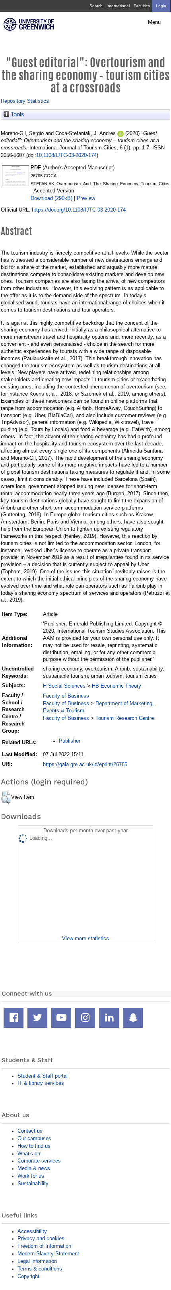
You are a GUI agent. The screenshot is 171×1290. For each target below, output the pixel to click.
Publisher (69, 741)
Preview (86, 198)
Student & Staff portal (42, 1076)
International (118, 6)
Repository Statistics (25, 101)
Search (96, 6)
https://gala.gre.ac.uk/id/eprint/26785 (85, 764)
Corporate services (39, 1161)
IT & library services (40, 1083)
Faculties (142, 6)
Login (161, 6)
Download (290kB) (51, 198)
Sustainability (33, 1183)
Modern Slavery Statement (48, 1254)
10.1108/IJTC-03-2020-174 (66, 155)
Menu (154, 22)
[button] (5, 798)
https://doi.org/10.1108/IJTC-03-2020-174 (79, 210)
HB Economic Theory (116, 686)
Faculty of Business (66, 696)
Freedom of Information (44, 1246)
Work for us (30, 1176)
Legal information (37, 1261)
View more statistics (85, 938)
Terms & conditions (39, 1269)
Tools (16, 114)
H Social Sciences (64, 686)
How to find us (34, 1146)
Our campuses (34, 1138)
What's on (28, 1154)
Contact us (30, 1131)
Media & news (33, 1168)
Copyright (28, 1276)
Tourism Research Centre (124, 718)
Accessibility (32, 1231)
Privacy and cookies (40, 1238)
